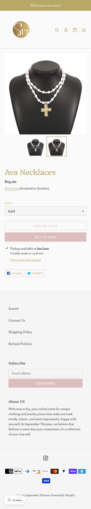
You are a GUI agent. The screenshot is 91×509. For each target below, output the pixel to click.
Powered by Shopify (63, 495)
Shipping (11, 188)
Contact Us (16, 320)
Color (8, 203)
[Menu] (83, 29)
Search (13, 308)
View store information (25, 260)
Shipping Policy (20, 331)
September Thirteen (38, 495)
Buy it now (45, 237)
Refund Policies (20, 343)
